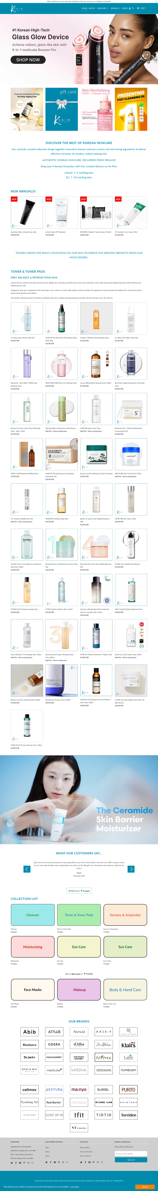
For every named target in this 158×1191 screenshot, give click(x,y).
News (47, 1156)
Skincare (102, 8)
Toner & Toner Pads (28, 271)
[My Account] (130, 8)
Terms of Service (85, 1156)
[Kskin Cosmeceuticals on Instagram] (28, 1163)
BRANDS (115, 8)
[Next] (131, 869)
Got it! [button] (145, 1187)
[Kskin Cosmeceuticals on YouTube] (20, 1163)
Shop (47, 1147)
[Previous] (26, 869)
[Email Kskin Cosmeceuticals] (32, 1163)
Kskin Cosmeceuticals (46, 1181)
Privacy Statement (86, 1152)
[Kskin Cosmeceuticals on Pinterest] (24, 1163)
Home (85, 8)
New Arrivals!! (23, 191)
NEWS (125, 8)
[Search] (133, 8)
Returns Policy (85, 1147)
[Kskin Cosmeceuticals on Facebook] (16, 1163)
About (47, 1152)
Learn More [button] (74, 1187)
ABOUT (92, 8)
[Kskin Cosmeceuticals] (16, 8)
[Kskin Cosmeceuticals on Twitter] (12, 1163)
